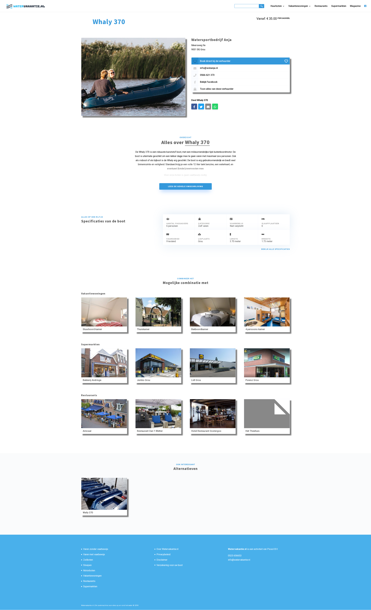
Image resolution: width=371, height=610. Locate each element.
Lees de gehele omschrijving (185, 186)
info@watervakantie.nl (239, 559)
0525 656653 (235, 555)
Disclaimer (162, 559)
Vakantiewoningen (298, 6)
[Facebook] (365, 8)
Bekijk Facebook (208, 82)
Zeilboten (88, 559)
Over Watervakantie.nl (167, 549)
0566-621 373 (207, 75)
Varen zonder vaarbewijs (95, 549)
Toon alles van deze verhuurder (216, 89)
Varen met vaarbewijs (94, 554)
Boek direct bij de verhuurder (215, 61)
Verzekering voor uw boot (170, 565)
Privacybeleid (163, 554)
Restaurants (321, 6)
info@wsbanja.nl (209, 68)
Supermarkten (338, 6)
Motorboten (89, 570)
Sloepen (87, 565)
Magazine (355, 6)
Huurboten (276, 6)
